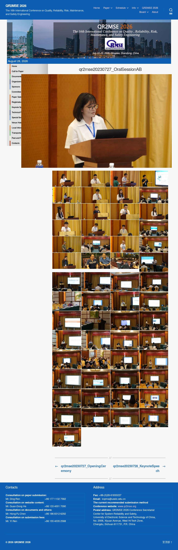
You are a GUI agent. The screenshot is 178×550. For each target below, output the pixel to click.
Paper (106, 7)
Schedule (121, 7)
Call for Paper (18, 71)
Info (134, 7)
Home (96, 7)
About (155, 11)
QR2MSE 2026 (16, 5)
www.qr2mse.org (127, 506)
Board (142, 11)
